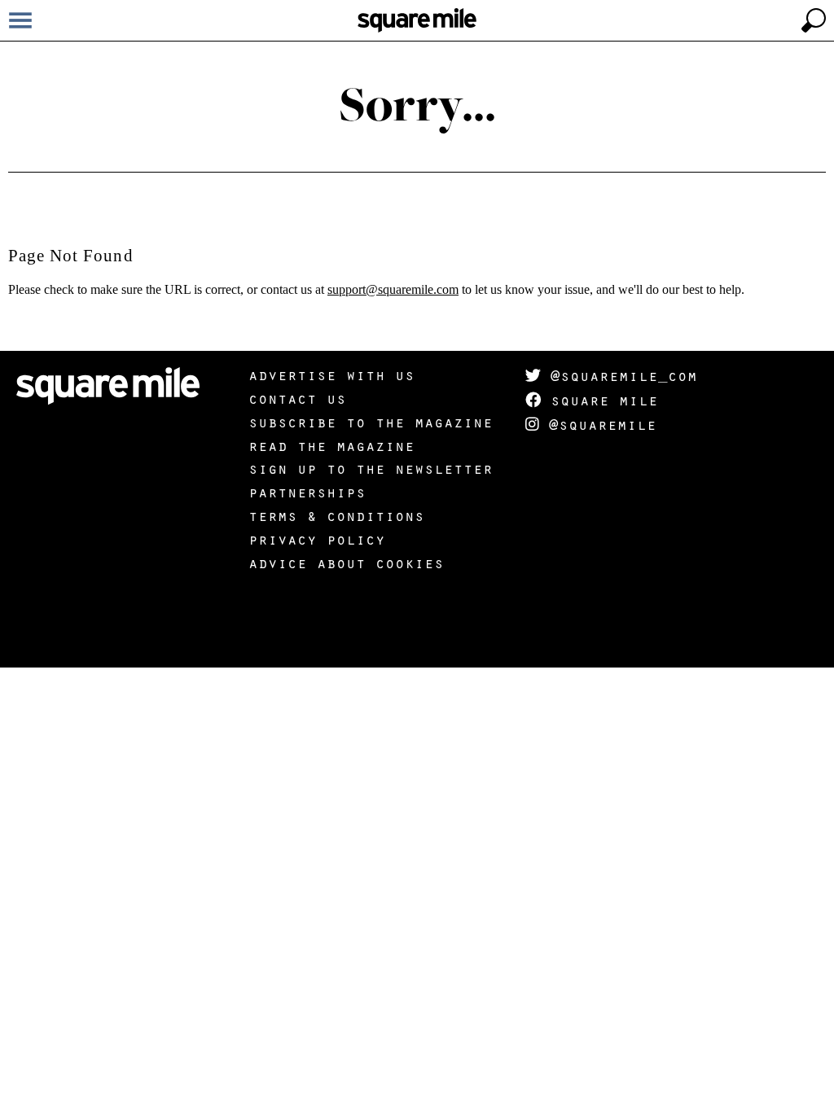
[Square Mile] (417, 20)
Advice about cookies (346, 562)
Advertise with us (331, 374)
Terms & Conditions (336, 515)
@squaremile (597, 424)
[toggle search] (813, 20)
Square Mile (599, 399)
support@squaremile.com (393, 289)
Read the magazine (331, 445)
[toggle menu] (20, 20)
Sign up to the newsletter (370, 468)
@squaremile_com (619, 375)
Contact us (297, 398)
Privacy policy (316, 538)
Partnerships (307, 491)
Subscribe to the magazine (370, 421)
